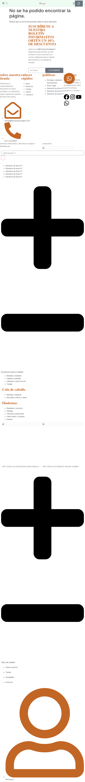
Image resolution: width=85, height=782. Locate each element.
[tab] (42, 276)
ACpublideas (15, 146)
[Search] (3, 157)
